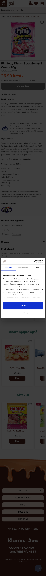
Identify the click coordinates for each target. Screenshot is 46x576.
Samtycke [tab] (8, 267)
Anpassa (21, 313)
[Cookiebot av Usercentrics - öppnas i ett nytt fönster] (33, 261)
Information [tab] (23, 267)
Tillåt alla (23, 305)
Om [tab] (37, 267)
